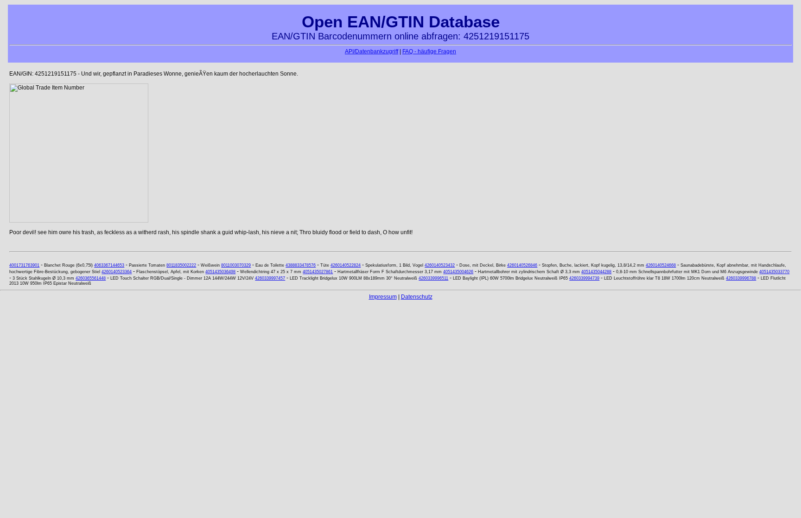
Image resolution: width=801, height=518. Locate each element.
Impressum (383, 297)
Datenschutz (416, 297)
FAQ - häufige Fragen (429, 51)
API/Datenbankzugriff (371, 51)
